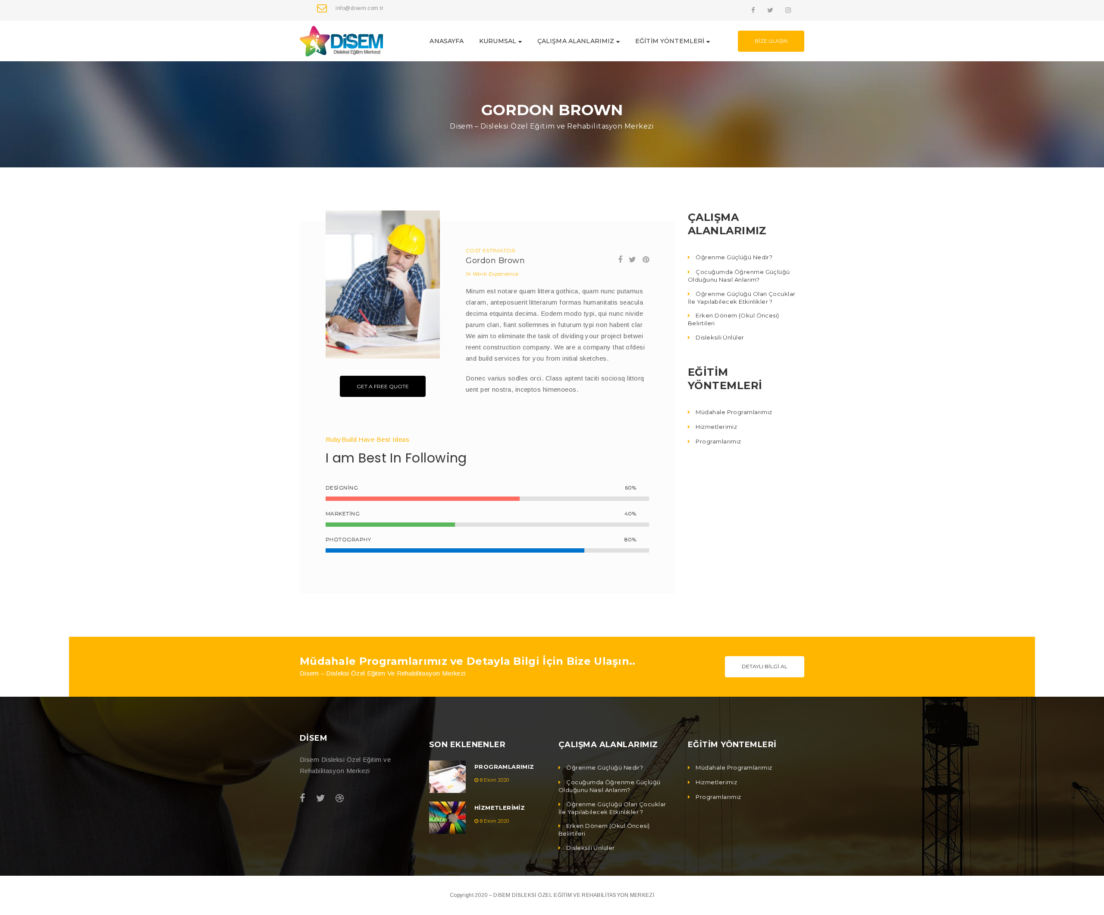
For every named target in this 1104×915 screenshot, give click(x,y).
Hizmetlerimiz (499, 807)
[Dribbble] (340, 798)
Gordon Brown (495, 260)
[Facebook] (753, 10)
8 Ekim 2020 (494, 780)
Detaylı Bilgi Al (764, 666)
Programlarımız (504, 766)
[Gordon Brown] (383, 285)
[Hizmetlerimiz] (447, 818)
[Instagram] (788, 10)
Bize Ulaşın (771, 41)
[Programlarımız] (447, 777)
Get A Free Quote (383, 386)
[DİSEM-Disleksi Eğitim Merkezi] (341, 40)
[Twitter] (770, 10)
